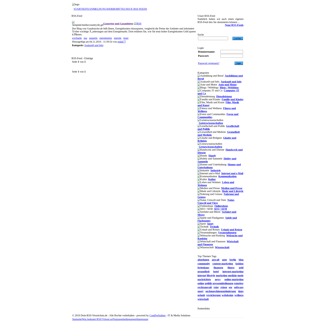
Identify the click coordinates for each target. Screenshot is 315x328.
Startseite (77, 319)
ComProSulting (157, 315)
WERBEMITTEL (116, 9)
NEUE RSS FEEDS (136, 9)
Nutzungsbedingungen (124, 319)
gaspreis (93, 38)
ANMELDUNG (97, 9)
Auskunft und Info (93, 45)
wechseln (77, 38)
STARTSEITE (81, 9)
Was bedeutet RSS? (92, 319)
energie (117, 38)
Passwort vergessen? (208, 63)
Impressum (142, 319)
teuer (125, 38)
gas (85, 38)
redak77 (121, 41)
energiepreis (105, 38)
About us (107, 319)
